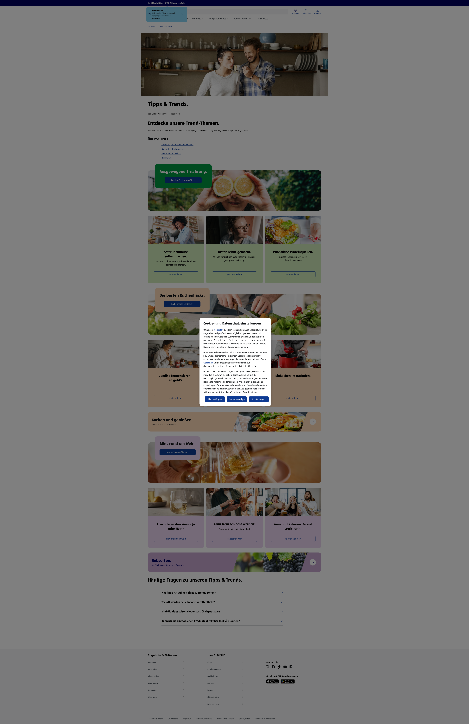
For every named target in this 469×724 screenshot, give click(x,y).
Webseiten (218, 329)
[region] (235, 362)
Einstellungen (258, 399)
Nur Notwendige (237, 399)
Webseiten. (208, 362)
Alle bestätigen (215, 399)
